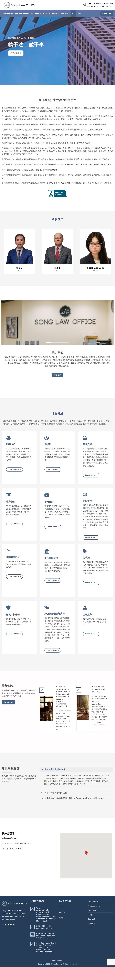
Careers (91, 923)
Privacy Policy (57, 960)
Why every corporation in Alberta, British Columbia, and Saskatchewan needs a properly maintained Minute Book (63, 696)
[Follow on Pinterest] (14, 925)
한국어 (79, 13)
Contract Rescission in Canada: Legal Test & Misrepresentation (45, 935)
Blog (45, 13)
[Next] (109, 322)
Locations (53, 13)
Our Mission (8, 13)
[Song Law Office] (24, 5)
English (62, 912)
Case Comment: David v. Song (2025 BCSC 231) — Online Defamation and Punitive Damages (46, 947)
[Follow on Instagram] (6, 925)
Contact (64, 13)
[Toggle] (42, 769)
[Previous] (6, 322)
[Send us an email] (11, 925)
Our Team (35, 13)
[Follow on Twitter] (8, 925)
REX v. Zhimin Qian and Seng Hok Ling (98, 689)
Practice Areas (21, 13)
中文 (73, 13)
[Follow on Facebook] (3, 925)
